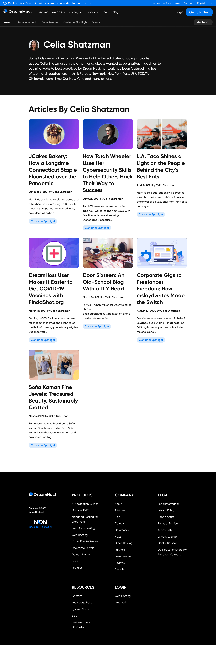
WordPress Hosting (83, 528)
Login (179, 12)
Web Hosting (80, 535)
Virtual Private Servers (85, 541)
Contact (77, 596)
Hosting (73, 12)
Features (77, 567)
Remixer (43, 12)
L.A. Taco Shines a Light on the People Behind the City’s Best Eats (161, 166)
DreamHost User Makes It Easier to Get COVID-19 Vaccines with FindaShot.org (51, 289)
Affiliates (120, 510)
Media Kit (203, 22)
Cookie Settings (172, 542)
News (177, 3)
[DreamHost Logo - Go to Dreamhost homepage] (18, 12)
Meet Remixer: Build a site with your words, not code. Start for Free (47, 3)
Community (122, 530)
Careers (119, 523)
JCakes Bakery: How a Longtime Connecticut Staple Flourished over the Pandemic (53, 170)
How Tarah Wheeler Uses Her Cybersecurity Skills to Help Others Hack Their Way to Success (108, 173)
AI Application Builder (85, 503)
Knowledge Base (161, 3)
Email (105, 12)
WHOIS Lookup (167, 536)
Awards (119, 569)
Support (189, 3)
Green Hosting (123, 543)
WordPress (58, 12)
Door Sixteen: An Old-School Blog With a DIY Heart (104, 282)
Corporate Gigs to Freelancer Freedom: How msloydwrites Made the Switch (161, 289)
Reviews (120, 562)
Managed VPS (80, 510)
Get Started (199, 12)
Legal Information (169, 503)
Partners (120, 549)
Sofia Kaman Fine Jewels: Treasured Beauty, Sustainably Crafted (53, 397)
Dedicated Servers (83, 548)
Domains (92, 12)
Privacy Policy (166, 510)
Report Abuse (166, 516)
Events (96, 22)
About (118, 503)
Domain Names (81, 554)
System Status (80, 609)
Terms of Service (168, 523)
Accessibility (165, 530)
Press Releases (50, 22)
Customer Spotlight (75, 22)
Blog (115, 12)
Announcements (27, 22)
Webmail (120, 602)
